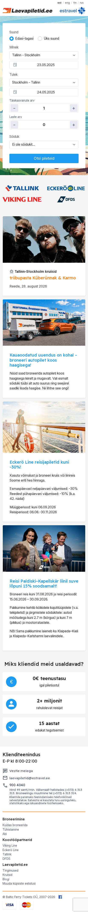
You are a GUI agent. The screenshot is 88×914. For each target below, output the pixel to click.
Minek (13, 47)
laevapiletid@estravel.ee (29, 778)
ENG (67, 2)
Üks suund (51, 38)
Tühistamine (11, 829)
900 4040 (17, 785)
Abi (5, 834)
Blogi (6, 879)
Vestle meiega (21, 771)
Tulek (13, 75)
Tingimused (10, 870)
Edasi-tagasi (24, 38)
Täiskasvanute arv (22, 100)
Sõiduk (14, 137)
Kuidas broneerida (15, 825)
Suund (13, 32)
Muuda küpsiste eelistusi (19, 883)
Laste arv (15, 117)
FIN (74, 2)
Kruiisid (7, 874)
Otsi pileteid (44, 158)
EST (59, 2)
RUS (82, 2)
